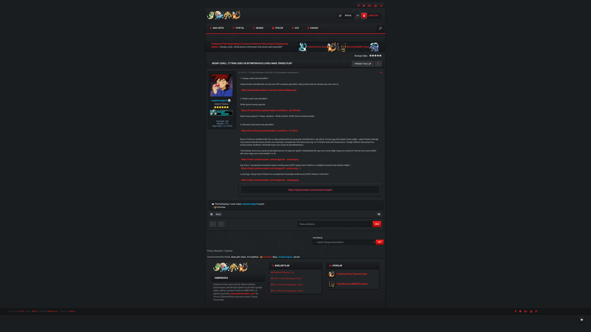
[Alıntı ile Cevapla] (379, 214)
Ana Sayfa (218, 28)
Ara (377, 224)
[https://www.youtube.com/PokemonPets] (375, 5)
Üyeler (279, 28)
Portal (239, 28)
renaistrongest (292, 72)
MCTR (21, 311)
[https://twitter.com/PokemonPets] (364, 5)
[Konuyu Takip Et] (378, 64)
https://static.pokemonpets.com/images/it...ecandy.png (269, 159)
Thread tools (361, 64)
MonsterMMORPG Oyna (358, 47)
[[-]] (213, 204)
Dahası (314, 28)
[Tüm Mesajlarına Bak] (211, 214)
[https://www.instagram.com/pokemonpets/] (381, 5)
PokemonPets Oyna (317, 47)
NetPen (72, 311)
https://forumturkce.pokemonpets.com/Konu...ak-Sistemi (270, 110)
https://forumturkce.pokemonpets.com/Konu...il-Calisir (269, 130)
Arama (259, 28)
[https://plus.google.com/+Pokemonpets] (370, 5)
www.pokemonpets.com (242, 293)
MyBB (34, 311)
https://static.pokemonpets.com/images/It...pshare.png (269, 168)
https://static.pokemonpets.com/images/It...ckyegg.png (270, 180)
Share (218, 214)
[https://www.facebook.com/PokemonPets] (358, 5)
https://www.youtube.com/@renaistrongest (310, 190)
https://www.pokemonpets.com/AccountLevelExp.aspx (268, 90)
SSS (296, 28)
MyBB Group (53, 311)
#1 (381, 73)
